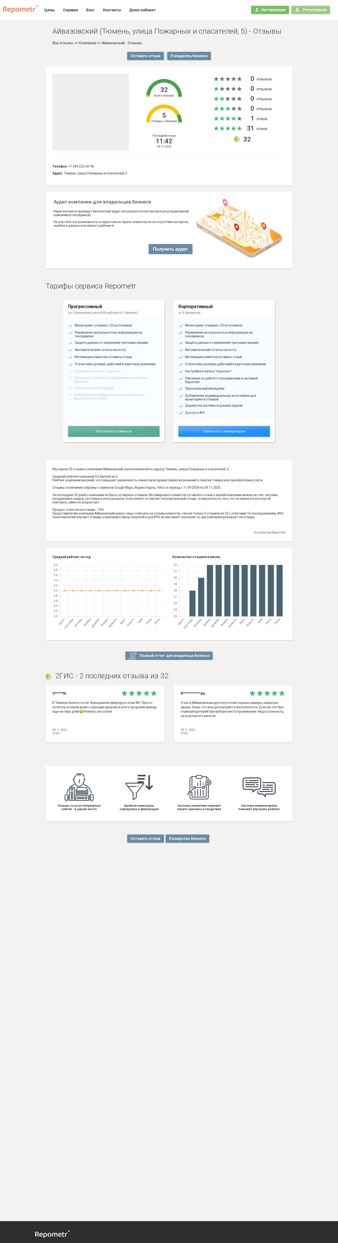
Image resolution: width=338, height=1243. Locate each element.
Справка (70, 10)
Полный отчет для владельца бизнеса (174, 655)
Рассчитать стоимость (114, 431)
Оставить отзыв (145, 56)
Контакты (112, 10)
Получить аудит (170, 249)
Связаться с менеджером (224, 431)
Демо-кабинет (142, 10)
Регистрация (314, 10)
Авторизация (274, 10)
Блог (90, 10)
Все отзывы (62, 43)
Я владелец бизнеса (189, 56)
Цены (49, 10)
